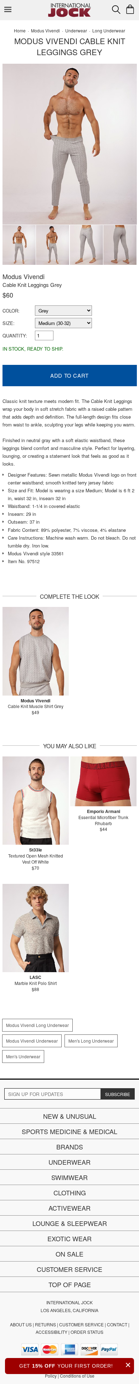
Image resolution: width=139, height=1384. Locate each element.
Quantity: (14, 335)
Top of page (69, 1284)
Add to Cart (69, 375)
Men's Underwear (23, 1056)
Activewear (69, 1207)
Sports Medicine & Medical (69, 1131)
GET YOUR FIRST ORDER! (75, 1364)
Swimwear (69, 1177)
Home (20, 30)
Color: (11, 310)
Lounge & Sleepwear (69, 1223)
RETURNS (45, 1324)
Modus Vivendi (23, 276)
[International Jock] (69, 5)
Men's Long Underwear (91, 1041)
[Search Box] (116, 9)
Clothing (69, 1192)
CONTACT (117, 1324)
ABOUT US (21, 1324)
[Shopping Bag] (130, 9)
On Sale (69, 1253)
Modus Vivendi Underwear (32, 1041)
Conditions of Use (77, 1376)
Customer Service (69, 1269)
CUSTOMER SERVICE (81, 1324)
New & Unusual (69, 1116)
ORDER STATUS (87, 1332)
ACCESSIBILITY (51, 1332)
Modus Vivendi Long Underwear (37, 1025)
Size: (8, 323)
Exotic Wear (69, 1238)
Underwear (69, 1162)
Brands (69, 1146)
